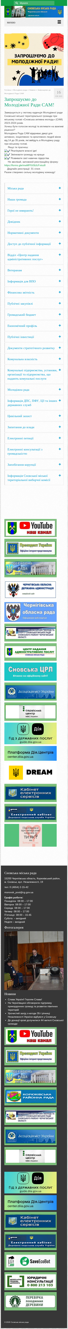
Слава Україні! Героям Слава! (25, 999)
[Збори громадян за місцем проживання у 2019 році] (33, 960)
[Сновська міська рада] (34, 12)
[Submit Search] (16, 3)
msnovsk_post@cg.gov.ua (18, 892)
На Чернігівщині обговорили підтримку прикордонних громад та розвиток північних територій (33, 1006)
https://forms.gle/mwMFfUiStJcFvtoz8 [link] (25, 165)
